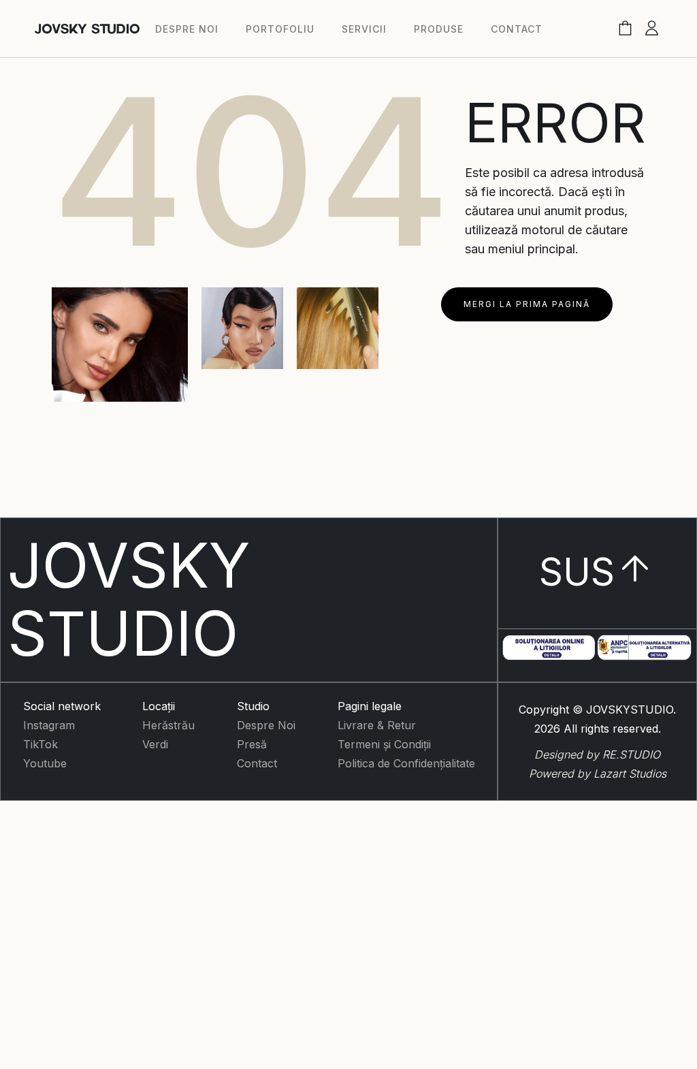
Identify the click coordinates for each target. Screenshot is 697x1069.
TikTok (40, 744)
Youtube (45, 763)
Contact (257, 763)
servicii (364, 29)
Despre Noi (266, 725)
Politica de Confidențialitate (406, 763)
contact (516, 29)
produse (439, 29)
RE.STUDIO (631, 754)
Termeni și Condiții (384, 744)
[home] (87, 29)
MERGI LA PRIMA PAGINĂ (527, 304)
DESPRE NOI (186, 29)
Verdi (155, 744)
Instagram (49, 725)
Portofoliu (280, 29)
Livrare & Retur (377, 725)
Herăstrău (168, 725)
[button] (625, 28)
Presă (252, 744)
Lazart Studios (630, 773)
